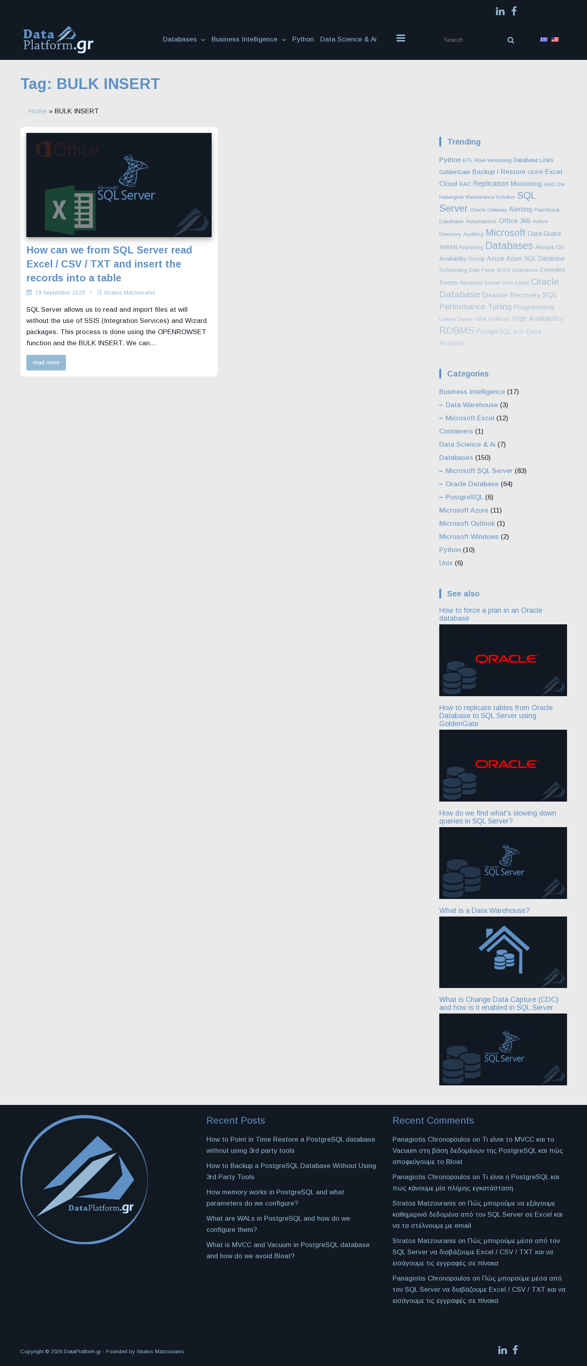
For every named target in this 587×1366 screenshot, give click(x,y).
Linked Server (456, 319)
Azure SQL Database (535, 258)
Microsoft (506, 232)
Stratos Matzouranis (129, 292)
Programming (534, 307)
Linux (522, 282)
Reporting (471, 247)
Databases (180, 39)
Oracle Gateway (488, 210)
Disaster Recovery (511, 295)
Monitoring (526, 183)
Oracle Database (472, 484)
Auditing (473, 234)
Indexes (499, 318)
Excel (553, 172)
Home (37, 111)
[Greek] (543, 39)
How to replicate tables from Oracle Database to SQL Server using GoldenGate (496, 716)
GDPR (535, 172)
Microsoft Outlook (467, 523)
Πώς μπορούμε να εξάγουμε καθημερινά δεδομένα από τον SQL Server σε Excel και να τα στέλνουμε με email (478, 1214)
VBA (481, 319)
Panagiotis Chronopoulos (431, 1177)
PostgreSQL (494, 331)
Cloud (448, 184)
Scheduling (453, 270)
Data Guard (544, 233)
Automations (481, 221)
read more (46, 362)
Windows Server (480, 283)
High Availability (537, 318)
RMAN (448, 247)
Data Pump (482, 270)
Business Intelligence (245, 39)
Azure (495, 258)
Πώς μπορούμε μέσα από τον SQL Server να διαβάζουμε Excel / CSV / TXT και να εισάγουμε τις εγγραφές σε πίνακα (476, 1252)
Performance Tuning (475, 306)
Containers (456, 431)
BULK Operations (517, 270)
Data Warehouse (472, 405)
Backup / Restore (499, 172)
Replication (491, 184)
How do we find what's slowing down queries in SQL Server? (497, 817)
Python (303, 39)
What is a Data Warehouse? (484, 911)
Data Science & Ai (348, 39)
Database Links (533, 160)
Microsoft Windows (469, 536)
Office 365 (515, 221)
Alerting (520, 209)
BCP (519, 332)
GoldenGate (454, 171)
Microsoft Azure (463, 510)
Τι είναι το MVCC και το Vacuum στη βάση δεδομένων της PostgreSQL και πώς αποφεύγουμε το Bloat (478, 1151)
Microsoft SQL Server (479, 471)
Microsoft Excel (470, 418)
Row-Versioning (493, 160)
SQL (549, 295)
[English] (555, 39)
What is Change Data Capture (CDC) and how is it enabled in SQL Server (499, 1004)
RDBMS (456, 330)
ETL (468, 160)
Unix (508, 283)
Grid (549, 184)
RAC (465, 184)
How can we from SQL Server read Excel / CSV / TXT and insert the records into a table (109, 263)
